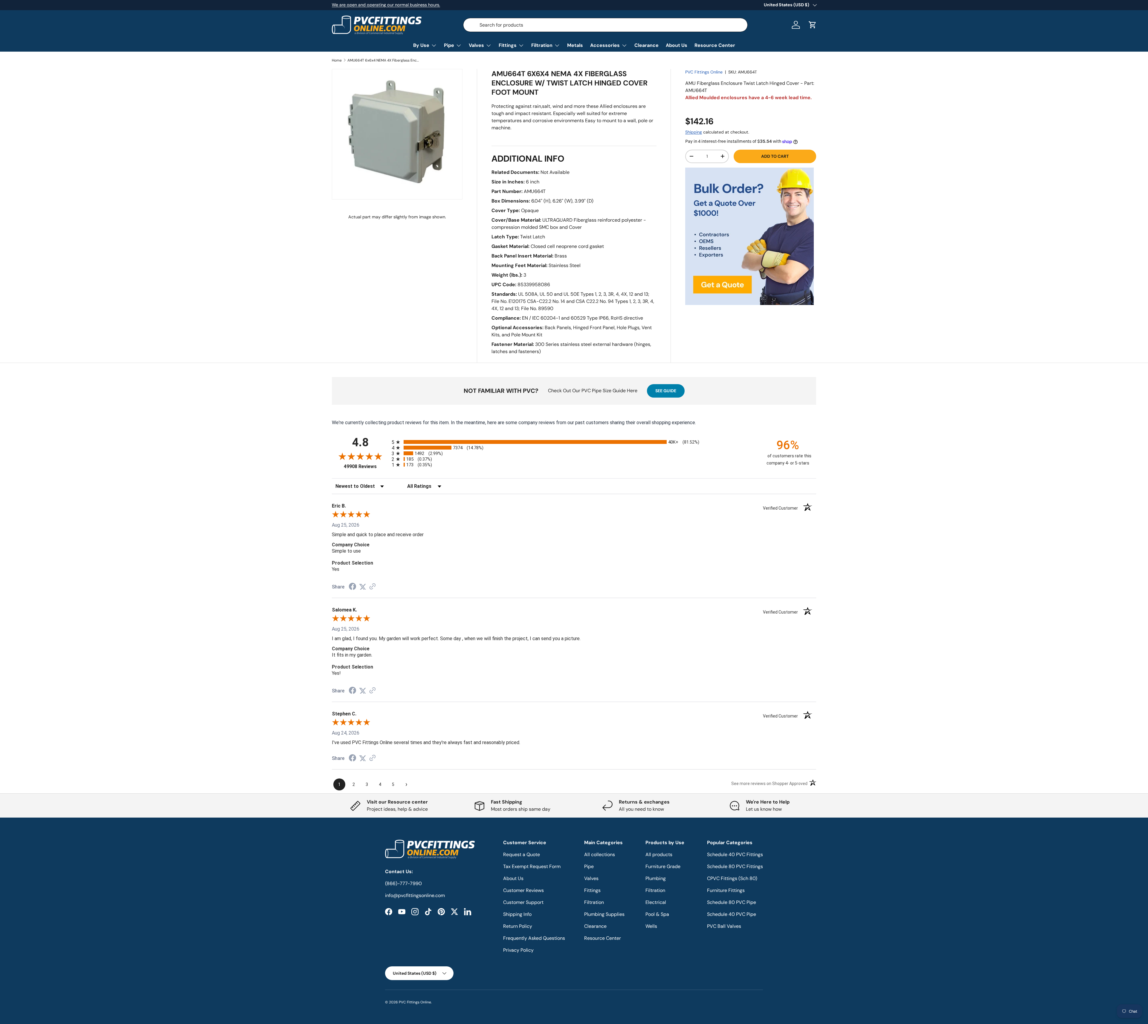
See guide (665, 390)
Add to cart (775, 156)
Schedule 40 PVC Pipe (731, 914)
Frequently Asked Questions (534, 938)
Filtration (541, 45)
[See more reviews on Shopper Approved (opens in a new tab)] (372, 587)
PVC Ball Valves (724, 926)
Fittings (508, 45)
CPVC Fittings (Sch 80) (732, 878)
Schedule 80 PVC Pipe (731, 902)
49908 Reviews (366, 466)
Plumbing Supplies (604, 914)
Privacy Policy (518, 950)
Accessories (605, 45)
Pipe (449, 45)
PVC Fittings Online (704, 72)
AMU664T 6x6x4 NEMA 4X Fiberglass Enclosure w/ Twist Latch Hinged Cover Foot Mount (383, 60)
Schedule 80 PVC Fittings (735, 866)
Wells (651, 926)
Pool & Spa (657, 914)
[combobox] (605, 25)
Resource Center (714, 45)
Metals (575, 45)
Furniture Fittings (726, 890)
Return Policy (517, 926)
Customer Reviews (523, 890)
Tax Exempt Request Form (532, 866)
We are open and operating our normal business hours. (386, 4)
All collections (599, 854)
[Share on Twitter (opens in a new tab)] (362, 587)
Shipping (693, 132)
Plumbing (655, 878)
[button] (812, 24)
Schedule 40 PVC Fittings (735, 854)
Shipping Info (517, 914)
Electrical (655, 902)
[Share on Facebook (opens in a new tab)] (352, 587)
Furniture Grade (662, 866)
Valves (476, 45)
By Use (421, 45)
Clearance (646, 45)
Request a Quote (521, 854)
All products (658, 854)
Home (337, 60)
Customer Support (523, 902)
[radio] (574, 442)
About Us (676, 45)
